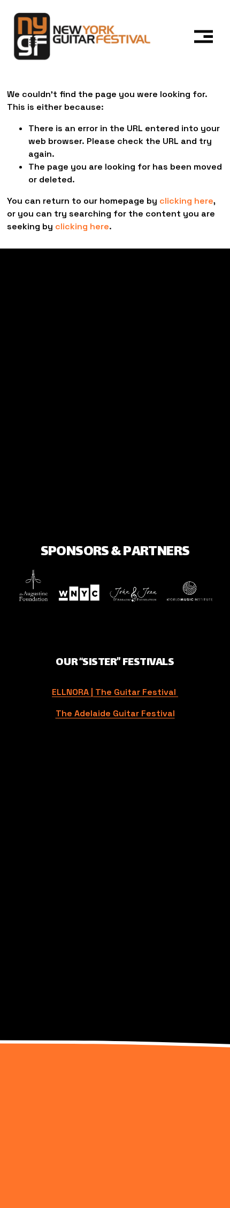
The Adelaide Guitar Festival (115, 713)
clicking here (186, 200)
